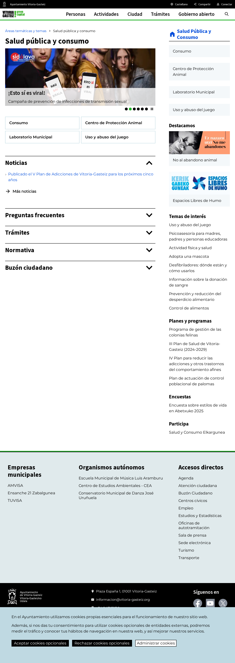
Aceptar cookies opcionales (40, 643)
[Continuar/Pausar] (152, 109)
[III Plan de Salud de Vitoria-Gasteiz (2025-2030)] (138, 109)
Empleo (185, 508)
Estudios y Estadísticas (200, 515)
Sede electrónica (194, 542)
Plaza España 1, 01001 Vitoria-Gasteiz (126, 591)
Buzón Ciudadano (195, 493)
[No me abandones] (142, 109)
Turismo (186, 550)
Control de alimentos (189, 308)
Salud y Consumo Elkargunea (197, 432)
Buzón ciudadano (29, 267)
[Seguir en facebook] (197, 603)
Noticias (16, 163)
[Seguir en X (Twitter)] (223, 603)
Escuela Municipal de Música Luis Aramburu (121, 478)
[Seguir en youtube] (210, 603)
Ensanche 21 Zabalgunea (31, 493)
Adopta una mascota (189, 256)
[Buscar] (226, 14)
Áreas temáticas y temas (25, 31)
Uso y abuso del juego (190, 224)
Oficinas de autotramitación (193, 525)
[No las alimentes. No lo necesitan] (146, 109)
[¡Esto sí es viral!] (130, 109)
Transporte (188, 557)
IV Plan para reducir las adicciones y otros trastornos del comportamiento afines (196, 364)
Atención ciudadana (197, 485)
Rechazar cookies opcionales (101, 643)
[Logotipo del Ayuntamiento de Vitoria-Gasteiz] (25, 597)
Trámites (17, 232)
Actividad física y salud (190, 247)
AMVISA (15, 485)
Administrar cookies (156, 643)
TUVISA (15, 500)
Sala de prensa (192, 535)
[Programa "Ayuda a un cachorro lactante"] (134, 109)
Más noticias (24, 191)
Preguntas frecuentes (34, 215)
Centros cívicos (192, 500)
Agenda (185, 478)
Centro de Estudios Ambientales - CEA (115, 485)
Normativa (19, 250)
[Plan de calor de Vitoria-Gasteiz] (126, 109)
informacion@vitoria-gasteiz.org (123, 600)
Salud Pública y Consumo (194, 34)
